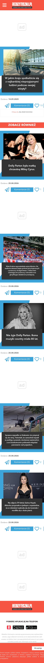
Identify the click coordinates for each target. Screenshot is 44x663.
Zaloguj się (15, 112)
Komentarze (22, 106)
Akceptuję (38, 648)
